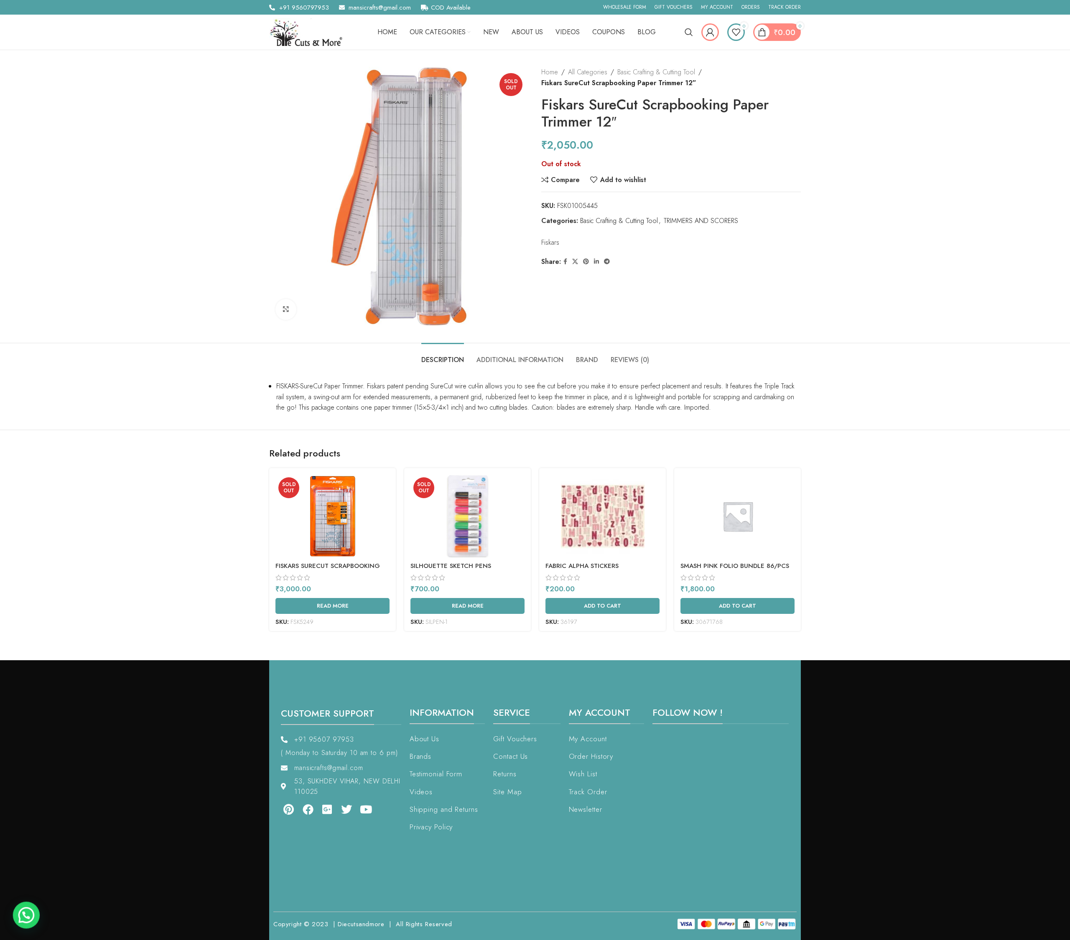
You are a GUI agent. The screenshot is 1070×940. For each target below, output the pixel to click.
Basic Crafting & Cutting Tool (656, 72)
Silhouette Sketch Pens (450, 565)
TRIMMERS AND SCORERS (701, 220)
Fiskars (550, 242)
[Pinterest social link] (586, 261)
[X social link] (575, 261)
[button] (24, 915)
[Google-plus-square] (321, 809)
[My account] (710, 32)
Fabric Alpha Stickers (582, 565)
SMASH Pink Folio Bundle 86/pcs (734, 565)
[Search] (688, 32)
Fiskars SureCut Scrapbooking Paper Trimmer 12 (327, 570)
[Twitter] (340, 809)
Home (549, 72)
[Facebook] (301, 809)
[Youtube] (360, 809)
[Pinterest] (282, 809)
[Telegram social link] (606, 261)
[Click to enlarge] (285, 309)
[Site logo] (309, 31)
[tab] (442, 355)
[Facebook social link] (565, 261)
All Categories (587, 72)
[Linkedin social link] (596, 261)
